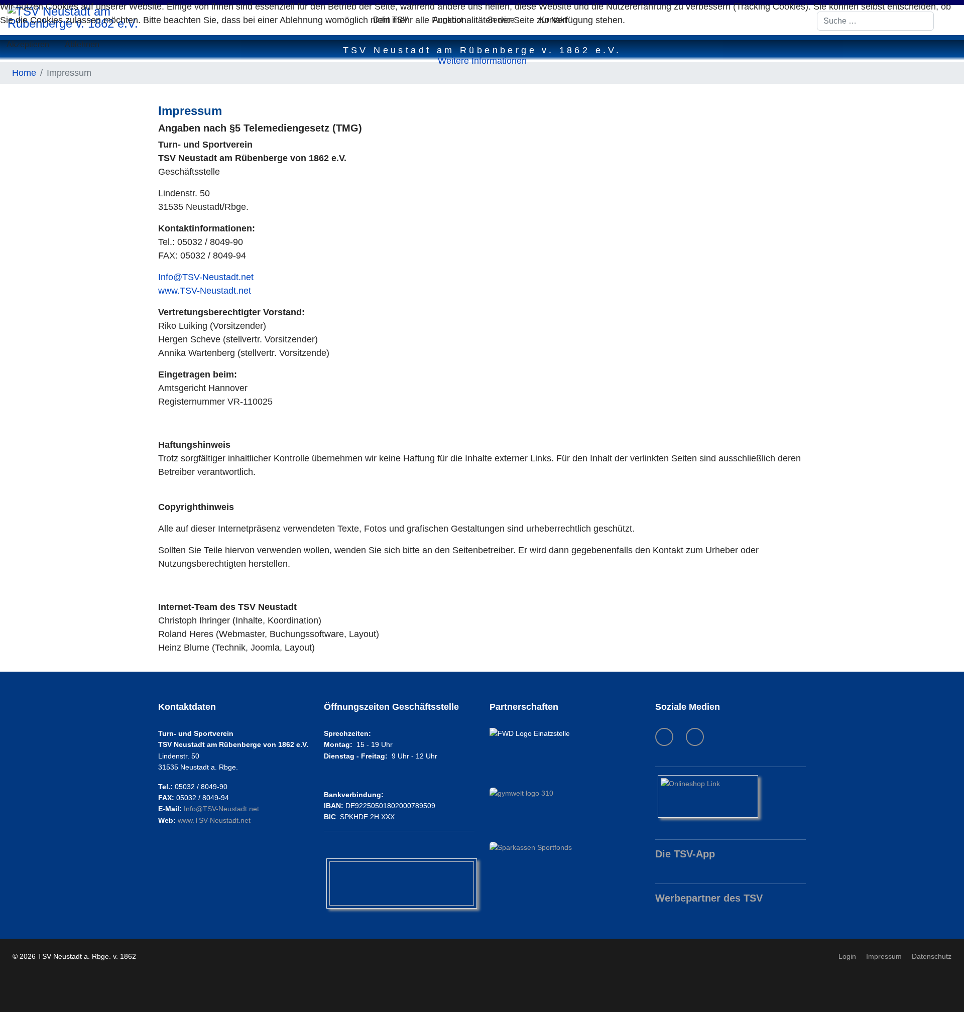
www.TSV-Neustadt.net (204, 291)
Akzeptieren (28, 44)
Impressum (884, 956)
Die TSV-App (685, 853)
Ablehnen (82, 44)
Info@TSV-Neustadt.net (206, 277)
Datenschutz (931, 956)
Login (847, 956)
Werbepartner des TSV (709, 898)
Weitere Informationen (482, 61)
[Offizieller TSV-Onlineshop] (730, 796)
